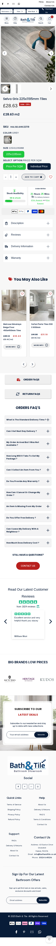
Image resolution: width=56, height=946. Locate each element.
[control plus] (16, 177)
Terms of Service (14, 804)
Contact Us (49, 6)
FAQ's (14, 840)
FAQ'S (42, 814)
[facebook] (2, 3)
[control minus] (5, 177)
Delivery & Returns (42, 809)
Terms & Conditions (42, 819)
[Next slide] (51, 53)
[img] (28, 602)
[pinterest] (8, 3)
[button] (16, 89)
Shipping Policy (14, 809)
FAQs (41, 2)
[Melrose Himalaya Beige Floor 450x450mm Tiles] (14, 305)
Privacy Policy (14, 814)
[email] (13, 3)
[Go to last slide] (4, 53)
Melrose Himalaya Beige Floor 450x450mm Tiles (12, 327)
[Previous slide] (23, 364)
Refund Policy (14, 819)
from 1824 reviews (26, 606)
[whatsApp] (18, 3)
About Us (50, 2)
